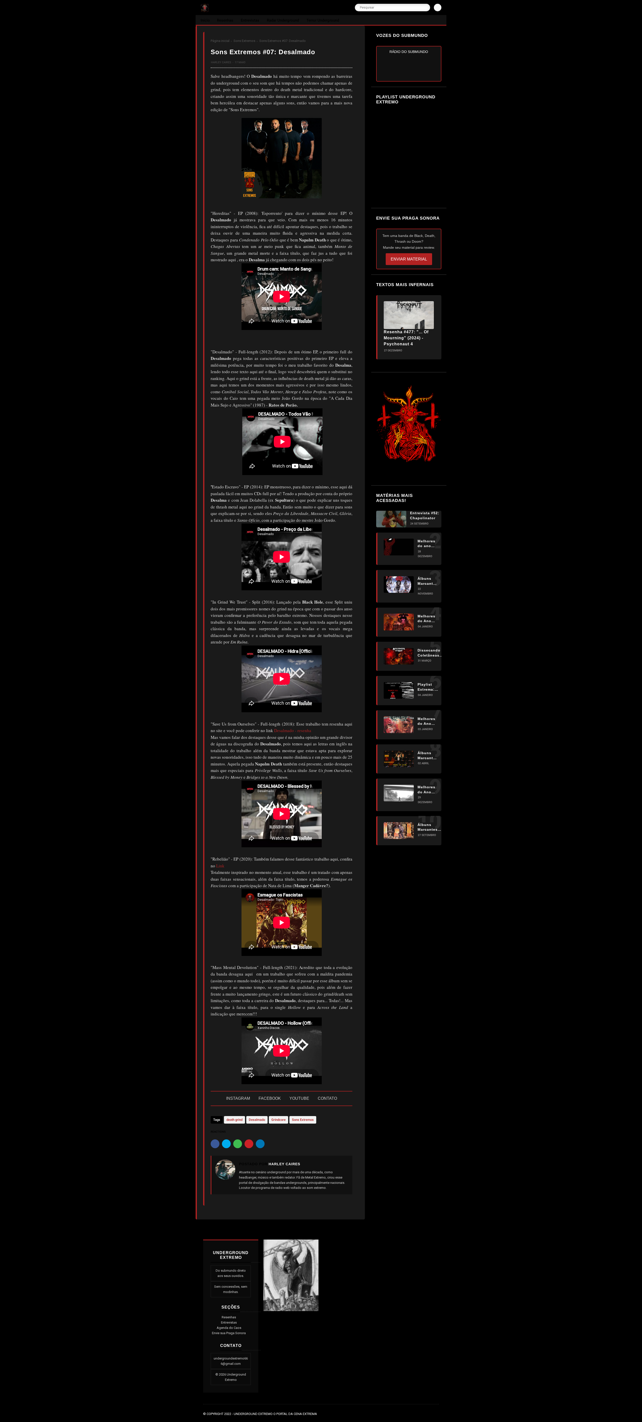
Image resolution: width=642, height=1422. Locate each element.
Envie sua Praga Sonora (229, 1333)
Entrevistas (229, 1322)
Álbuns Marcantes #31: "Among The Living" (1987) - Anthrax (428, 755)
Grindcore (278, 1120)
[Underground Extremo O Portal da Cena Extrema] (205, 10)
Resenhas (229, 1317)
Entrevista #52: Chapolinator (424, 515)
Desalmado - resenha (292, 730)
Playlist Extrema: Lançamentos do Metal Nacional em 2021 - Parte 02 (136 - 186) (431, 687)
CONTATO (327, 1098)
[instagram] (429, 1414)
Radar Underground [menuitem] (283, 20)
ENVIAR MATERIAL (409, 259)
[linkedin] (260, 1143)
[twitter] (226, 1143)
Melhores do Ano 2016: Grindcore (427, 721)
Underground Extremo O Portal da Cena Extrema (275, 1414)
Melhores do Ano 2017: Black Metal (426, 618)
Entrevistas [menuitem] (250, 20)
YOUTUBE (299, 1098)
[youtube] (436, 1414)
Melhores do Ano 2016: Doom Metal (426, 790)
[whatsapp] (237, 1143)
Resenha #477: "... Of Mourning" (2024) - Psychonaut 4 (406, 338)
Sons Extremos (244, 41)
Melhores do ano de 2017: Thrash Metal (426, 543)
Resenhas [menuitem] (225, 20)
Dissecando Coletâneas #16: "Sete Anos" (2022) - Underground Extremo (430, 653)
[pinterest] (249, 1143)
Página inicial (220, 41)
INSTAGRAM (238, 1098)
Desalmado (257, 1120)
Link (220, 866)
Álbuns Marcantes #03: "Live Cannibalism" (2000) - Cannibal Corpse (431, 827)
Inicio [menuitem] (205, 20)
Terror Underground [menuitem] (322, 20)
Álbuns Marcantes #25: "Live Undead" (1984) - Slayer (428, 581)
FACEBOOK (270, 1098)
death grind (234, 1120)
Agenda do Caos (229, 1328)
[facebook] (215, 1143)
